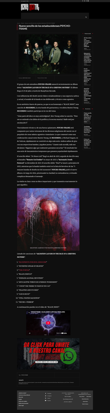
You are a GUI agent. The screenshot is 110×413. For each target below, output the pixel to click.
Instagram (49, 395)
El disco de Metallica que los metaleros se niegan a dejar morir (87, 142)
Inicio (18, 23)
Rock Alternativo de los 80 (68, 399)
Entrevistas (86, 102)
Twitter (48, 398)
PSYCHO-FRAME (24, 375)
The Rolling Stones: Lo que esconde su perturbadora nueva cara (87, 129)
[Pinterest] (63, 78)
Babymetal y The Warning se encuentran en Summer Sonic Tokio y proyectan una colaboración (87, 58)
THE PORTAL (24, 270)
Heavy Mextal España (87, 121)
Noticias (86, 134)
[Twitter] (86, 1)
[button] (86, 17)
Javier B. (21, 380)
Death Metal (85, 401)
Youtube (49, 400)
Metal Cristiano (85, 403)
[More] (69, 78)
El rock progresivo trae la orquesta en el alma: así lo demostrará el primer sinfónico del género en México (87, 75)
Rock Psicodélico (68, 396)
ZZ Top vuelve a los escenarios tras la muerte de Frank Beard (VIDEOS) (87, 42)
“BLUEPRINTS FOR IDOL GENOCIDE (32, 262)
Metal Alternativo (85, 399)
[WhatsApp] (66, 78)
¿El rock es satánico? (68, 401)
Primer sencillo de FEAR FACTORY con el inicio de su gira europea (87, 116)
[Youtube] (88, 1)
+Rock (22, 23)
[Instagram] (84, 1)
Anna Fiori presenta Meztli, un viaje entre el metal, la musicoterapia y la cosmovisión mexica (87, 94)
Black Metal (89, 396)
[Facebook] (83, 1)
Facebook (49, 393)
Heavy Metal (81, 396)
